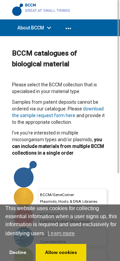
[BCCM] (42, 9)
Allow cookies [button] (61, 252)
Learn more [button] (61, 233)
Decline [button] (17, 252)
